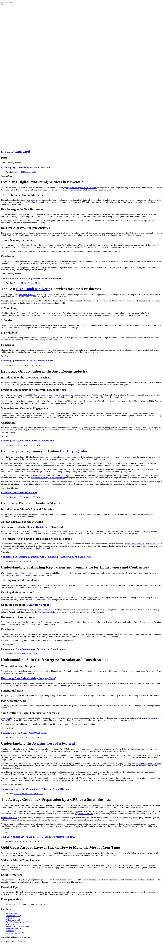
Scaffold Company (39, 604)
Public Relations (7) (13, 929)
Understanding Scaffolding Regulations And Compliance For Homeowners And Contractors (46, 557)
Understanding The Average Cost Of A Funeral (24, 733)
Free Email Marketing (34, 289)
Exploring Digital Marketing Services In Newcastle (25, 167)
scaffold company (22, 610)
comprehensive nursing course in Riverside (141, 544)
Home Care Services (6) (15, 933)
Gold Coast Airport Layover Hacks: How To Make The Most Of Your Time (38, 837)
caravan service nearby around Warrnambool (48, 478)
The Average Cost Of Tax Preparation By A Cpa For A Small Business (35, 789)
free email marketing (27, 295)
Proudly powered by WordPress (13, 941)
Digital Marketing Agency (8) (17, 922)
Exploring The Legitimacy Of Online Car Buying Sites (27, 440)
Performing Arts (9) (13, 920)
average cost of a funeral (89, 749)
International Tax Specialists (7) (17, 926)
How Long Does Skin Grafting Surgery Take (28, 678)
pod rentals (52, 855)
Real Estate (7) (11, 924)
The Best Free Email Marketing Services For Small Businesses (31, 278)
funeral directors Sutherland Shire (148, 764)
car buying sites (74, 457)
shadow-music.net (15, 151)
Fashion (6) (10, 931)
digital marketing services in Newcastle (82, 188)
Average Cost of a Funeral (53, 743)
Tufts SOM (42, 527)
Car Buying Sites (73, 451)
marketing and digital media (24, 200)
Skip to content (6, 2)
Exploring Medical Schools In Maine (19, 492)
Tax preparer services (9, 818)
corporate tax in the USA (84, 814)
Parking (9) (10, 918)
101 (34, 904)
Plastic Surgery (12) (13, 916)
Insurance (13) (11, 914)
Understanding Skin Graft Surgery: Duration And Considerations (33, 649)
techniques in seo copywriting (54, 315)
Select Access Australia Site (48, 612)
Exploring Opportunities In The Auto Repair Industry (27, 360)
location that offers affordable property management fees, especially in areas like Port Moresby (66, 395)
